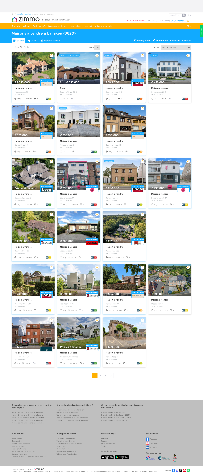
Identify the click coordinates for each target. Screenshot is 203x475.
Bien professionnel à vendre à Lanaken (72, 418)
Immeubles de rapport (81, 26)
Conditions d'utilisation (20, 471)
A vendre (16, 26)
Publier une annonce (134, 20)
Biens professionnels (58, 26)
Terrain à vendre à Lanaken (67, 415)
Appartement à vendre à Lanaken (70, 410)
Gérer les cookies (62, 471)
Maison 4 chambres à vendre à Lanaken (28, 418)
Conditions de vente (78, 471)
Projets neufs (39, 26)
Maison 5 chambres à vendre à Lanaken (28, 420)
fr (189, 15)
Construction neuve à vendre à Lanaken (72, 420)
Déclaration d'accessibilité (141, 471)
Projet (63, 88)
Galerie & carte (52, 40)
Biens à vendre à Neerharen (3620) (115, 415)
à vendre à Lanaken (24, 14)
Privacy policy (49, 471)
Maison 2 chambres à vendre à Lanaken (28, 412)
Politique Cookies (37, 471)
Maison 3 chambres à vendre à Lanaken (28, 415)
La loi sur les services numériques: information (103, 471)
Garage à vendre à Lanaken (67, 412)
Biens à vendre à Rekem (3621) (114, 420)
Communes (126, 471)
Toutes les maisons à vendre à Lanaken (28, 423)
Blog (189, 26)
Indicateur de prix (103, 26)
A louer (26, 26)
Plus (149, 20)
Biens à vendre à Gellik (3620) (113, 412)
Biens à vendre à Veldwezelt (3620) (116, 418)
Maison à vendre (23, 88)
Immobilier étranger (61, 20)
